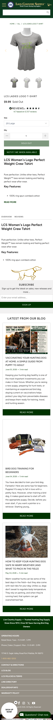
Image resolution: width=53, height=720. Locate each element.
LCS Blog (6, 670)
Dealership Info (9, 687)
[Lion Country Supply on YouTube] (34, 703)
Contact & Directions (12, 665)
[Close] (15, 702)
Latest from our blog (26, 318)
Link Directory (9, 682)
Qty (5, 130)
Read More (10, 202)
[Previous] (6, 50)
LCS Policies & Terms (11, 676)
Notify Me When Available (22, 152)
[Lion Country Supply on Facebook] (19, 703)
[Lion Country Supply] (30, 4)
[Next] (47, 50)
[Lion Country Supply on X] (28, 703)
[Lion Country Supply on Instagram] (24, 703)
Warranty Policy (10, 693)
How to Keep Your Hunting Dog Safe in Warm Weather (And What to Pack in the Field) (25, 565)
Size (5, 118)
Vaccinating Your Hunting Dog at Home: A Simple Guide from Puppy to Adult (25, 361)
